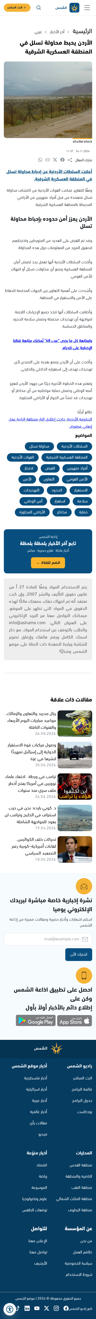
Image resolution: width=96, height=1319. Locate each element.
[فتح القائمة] (87, 8)
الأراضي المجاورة (32, 512)
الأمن (27, 479)
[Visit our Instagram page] (58, 1308)
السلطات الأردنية (74, 446)
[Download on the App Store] (74, 1021)
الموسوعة (39, 1188)
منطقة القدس (81, 1165)
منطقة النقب (81, 1188)
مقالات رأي (38, 1123)
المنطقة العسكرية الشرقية (67, 457)
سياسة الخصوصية (78, 1263)
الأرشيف (40, 1263)
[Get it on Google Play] (36, 1021)
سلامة (82, 501)
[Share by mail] (49, 160)
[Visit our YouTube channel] (39, 1308)
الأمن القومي (77, 479)
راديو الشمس (79, 1066)
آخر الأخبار (57, 32)
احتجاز (29, 468)
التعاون (49, 479)
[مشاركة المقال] (71, 160)
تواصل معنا (38, 1252)
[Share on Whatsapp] (42, 160)
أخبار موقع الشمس (29, 1066)
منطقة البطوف (80, 1210)
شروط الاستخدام (79, 1275)
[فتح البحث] (39, 8)
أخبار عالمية (38, 1112)
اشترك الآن (78, 954)
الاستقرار (81, 490)
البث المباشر (14, 7)
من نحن (86, 1241)
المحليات (84, 1153)
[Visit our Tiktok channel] (20, 1308)
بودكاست (84, 1112)
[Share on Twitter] (56, 160)
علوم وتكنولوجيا (34, 1199)
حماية (83, 512)
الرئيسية (82, 31)
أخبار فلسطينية (35, 1078)
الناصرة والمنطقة (79, 1176)
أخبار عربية (39, 1101)
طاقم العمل (82, 1252)
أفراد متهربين (77, 468)
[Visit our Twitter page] (49, 1308)
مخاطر (62, 512)
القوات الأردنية (23, 457)
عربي (38, 32)
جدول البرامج (82, 1101)
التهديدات (31, 490)
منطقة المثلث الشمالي (74, 1199)
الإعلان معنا (37, 1241)
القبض (50, 468)
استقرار (60, 501)
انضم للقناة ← (48, 563)
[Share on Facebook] (64, 160)
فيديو (42, 1134)
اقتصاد (41, 1165)
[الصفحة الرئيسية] (67, 8)
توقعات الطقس (34, 1210)
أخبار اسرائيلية (36, 1089)
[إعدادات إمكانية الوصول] (10, 1309)
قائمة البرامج (82, 1089)
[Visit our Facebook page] (66, 1308)
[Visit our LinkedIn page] (29, 1308)
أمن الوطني (33, 501)
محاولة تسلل (39, 446)
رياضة (43, 1176)
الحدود (56, 490)
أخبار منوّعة (37, 1153)
